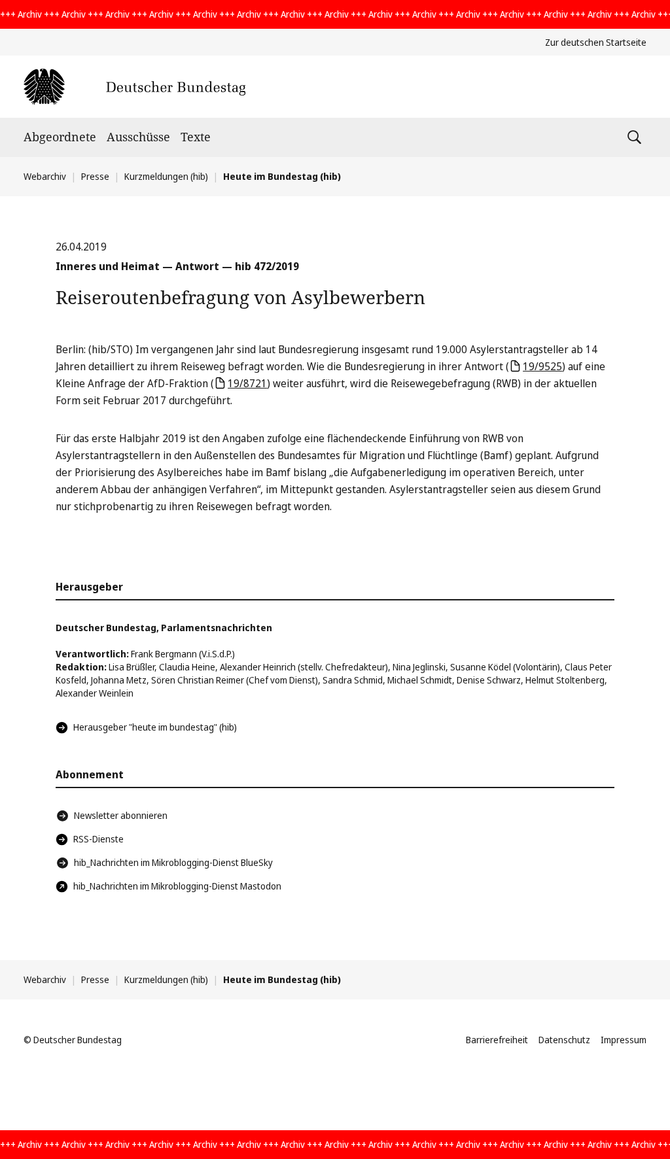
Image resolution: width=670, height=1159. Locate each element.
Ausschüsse (138, 137)
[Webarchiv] (134, 87)
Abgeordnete (60, 137)
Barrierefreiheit (497, 1039)
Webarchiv (45, 176)
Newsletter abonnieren (121, 815)
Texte (196, 137)
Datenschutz (564, 1039)
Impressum (623, 1039)
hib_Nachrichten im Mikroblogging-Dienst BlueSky (173, 862)
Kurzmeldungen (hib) (166, 176)
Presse (95, 176)
